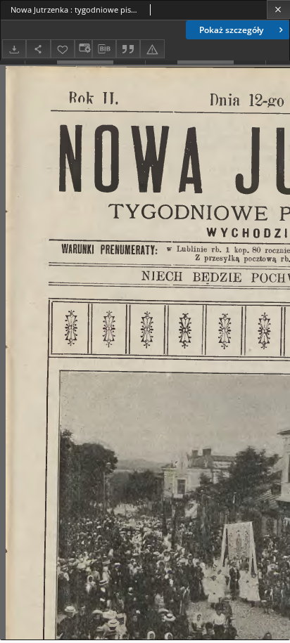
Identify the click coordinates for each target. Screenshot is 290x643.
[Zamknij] (278, 9)
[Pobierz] (14, 48)
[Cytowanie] (128, 48)
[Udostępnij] (38, 48)
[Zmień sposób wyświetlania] (83, 48)
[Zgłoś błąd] (152, 48)
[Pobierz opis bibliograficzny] (104, 49)
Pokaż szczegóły (231, 30)
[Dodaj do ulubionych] (63, 48)
